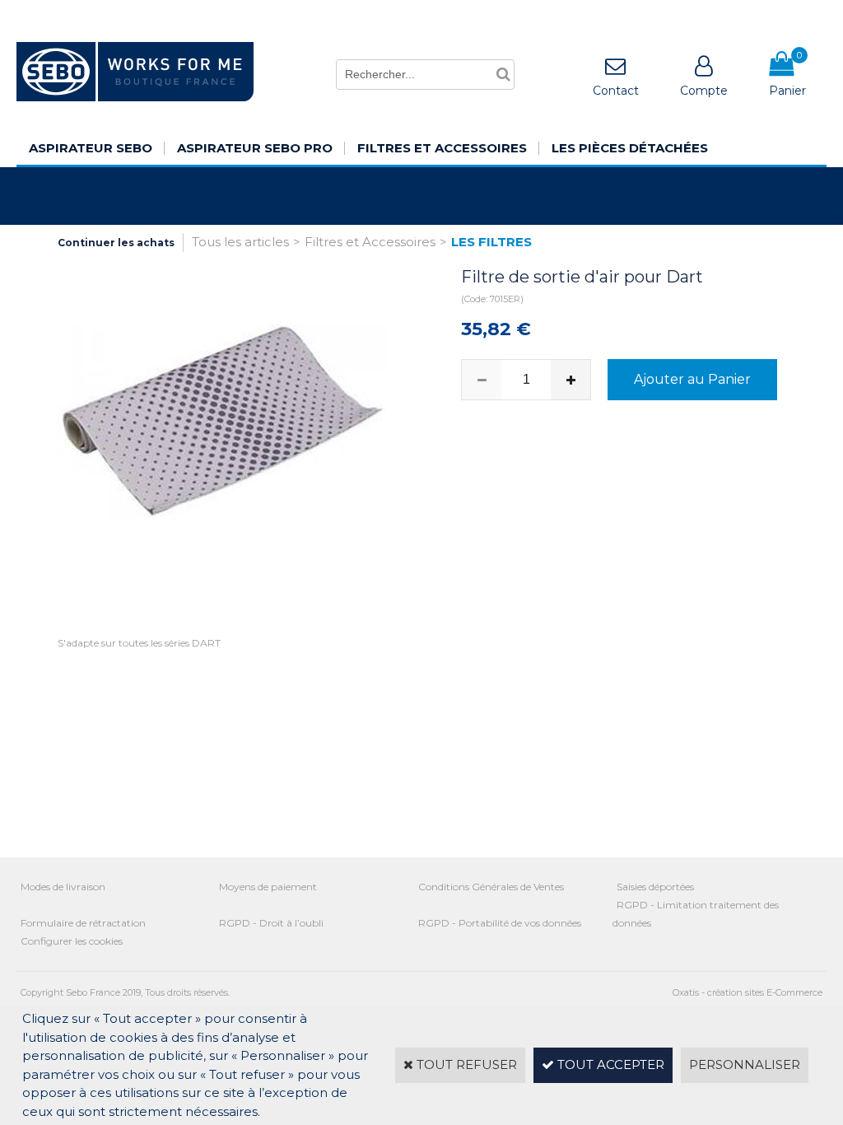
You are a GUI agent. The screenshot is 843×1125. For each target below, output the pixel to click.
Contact (616, 90)
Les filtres (491, 242)
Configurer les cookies (72, 941)
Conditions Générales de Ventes (491, 886)
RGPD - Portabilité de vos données (499, 923)
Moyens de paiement (268, 886)
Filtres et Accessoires (442, 148)
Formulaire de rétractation (83, 923)
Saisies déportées (655, 886)
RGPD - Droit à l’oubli (271, 923)
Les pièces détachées (630, 148)
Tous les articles (240, 242)
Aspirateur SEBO (90, 148)
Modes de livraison (63, 886)
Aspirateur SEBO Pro (255, 148)
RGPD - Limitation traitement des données (695, 914)
